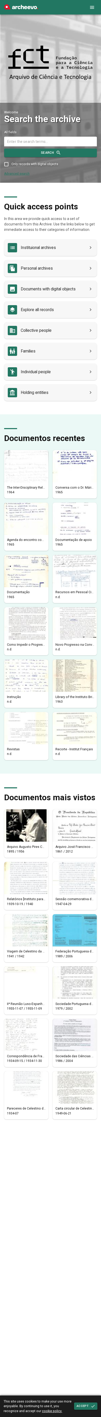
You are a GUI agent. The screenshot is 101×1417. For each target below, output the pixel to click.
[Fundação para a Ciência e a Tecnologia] (21, 8)
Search (47, 153)
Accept (83, 1406)
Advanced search (17, 173)
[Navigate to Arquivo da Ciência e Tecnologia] (50, 63)
